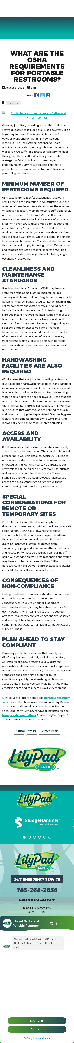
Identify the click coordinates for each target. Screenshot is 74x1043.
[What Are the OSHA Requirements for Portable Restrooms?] (37, 115)
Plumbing (13, 102)
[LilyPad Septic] (37, 861)
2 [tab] (30, 838)
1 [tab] (25, 838)
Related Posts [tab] (49, 730)
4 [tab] (40, 838)
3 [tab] (35, 838)
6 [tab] (50, 838)
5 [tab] (45, 838)
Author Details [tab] (26, 730)
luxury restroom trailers (19, 715)
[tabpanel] (37, 823)
